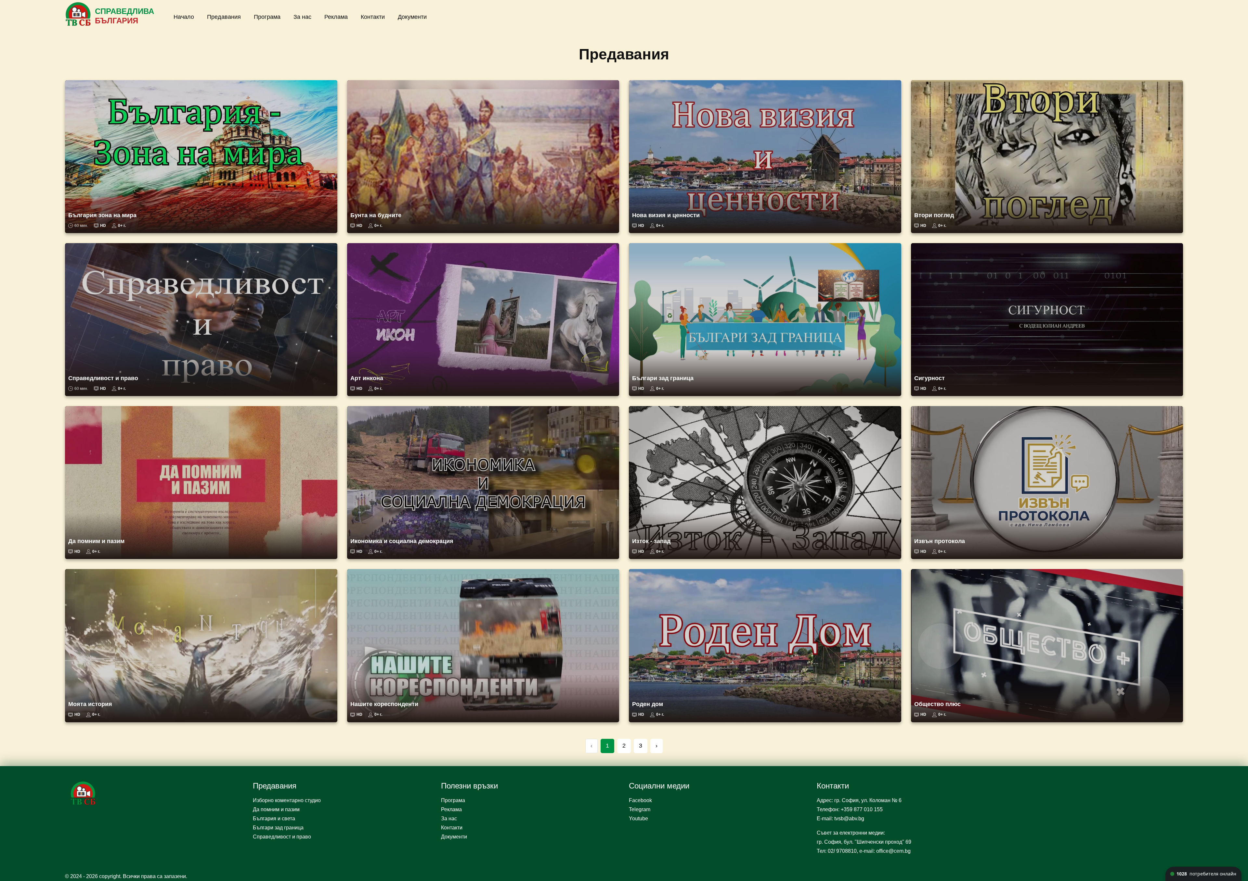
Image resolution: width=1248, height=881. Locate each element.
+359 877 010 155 (862, 809)
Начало (184, 17)
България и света (274, 818)
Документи (412, 17)
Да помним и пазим (276, 809)
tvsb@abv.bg (849, 818)
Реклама (336, 17)
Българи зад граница (278, 827)
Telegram (639, 809)
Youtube (638, 818)
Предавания (224, 17)
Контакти (373, 17)
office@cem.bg (893, 851)
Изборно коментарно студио (287, 800)
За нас (302, 17)
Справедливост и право (282, 836)
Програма (267, 17)
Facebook (640, 800)
